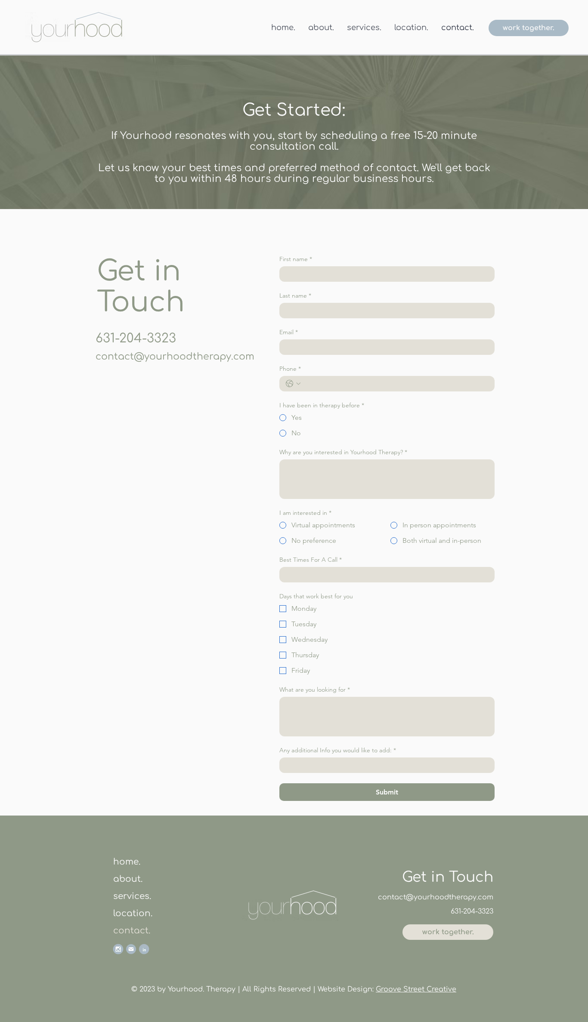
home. (126, 862)
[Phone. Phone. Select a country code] (293, 384)
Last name (295, 295)
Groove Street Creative (416, 989)
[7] (118, 949)
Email (288, 332)
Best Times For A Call (310, 559)
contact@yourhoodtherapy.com (175, 356)
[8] (144, 949)
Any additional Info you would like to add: (337, 750)
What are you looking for (314, 689)
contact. (131, 931)
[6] (131, 949)
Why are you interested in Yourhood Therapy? (343, 452)
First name (295, 259)
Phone (290, 368)
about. (127, 879)
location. (132, 913)
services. (132, 896)
